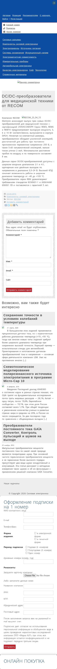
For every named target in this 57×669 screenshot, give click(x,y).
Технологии (41, 70)
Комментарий (14, 235)
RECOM (17, 199)
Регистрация (16, 19)
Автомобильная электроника (17, 65)
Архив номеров (13, 32)
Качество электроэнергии (15, 70)
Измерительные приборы (15, 61)
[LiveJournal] (17, 205)
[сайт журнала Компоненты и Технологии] (9, 488)
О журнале (45, 15)
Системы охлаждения (13, 52)
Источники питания (31, 48)
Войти (5, 19)
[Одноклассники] (11, 205)
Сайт (8, 280)
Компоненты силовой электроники (20, 44)
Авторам (6, 15)
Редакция (16, 15)
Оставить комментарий (18, 202)
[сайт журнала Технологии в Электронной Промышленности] (45, 483)
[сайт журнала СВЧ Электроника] (48, 488)
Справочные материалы (15, 74)
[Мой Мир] (14, 205)
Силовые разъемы (12, 39)
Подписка (10, 28)
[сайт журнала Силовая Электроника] (28, 483)
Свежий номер (13, 25)
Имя (9, 261)
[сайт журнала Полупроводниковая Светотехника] (29, 488)
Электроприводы (11, 48)
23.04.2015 (11, 194)
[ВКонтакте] (6, 205)
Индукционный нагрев (36, 52)
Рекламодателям (30, 15)
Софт (31, 70)
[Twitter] (8, 205)
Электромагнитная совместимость (19, 57)
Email (9, 270)
